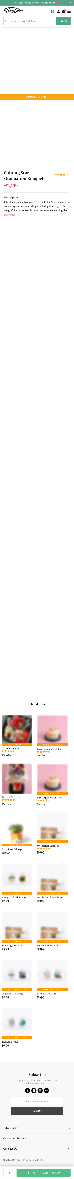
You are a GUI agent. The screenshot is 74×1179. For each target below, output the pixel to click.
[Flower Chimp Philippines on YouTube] (33, 1090)
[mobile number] (52, 11)
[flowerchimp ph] (13, 11)
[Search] (6, 21)
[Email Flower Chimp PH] (46, 1090)
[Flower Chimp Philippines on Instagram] (40, 1090)
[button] (61, 175)
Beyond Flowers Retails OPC (28, 1159)
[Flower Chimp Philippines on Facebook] (27, 1090)
